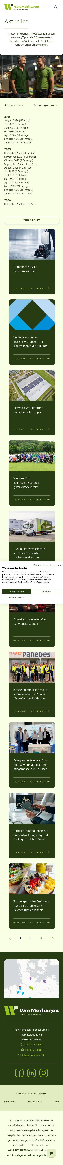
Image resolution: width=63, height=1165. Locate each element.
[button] (30, 978)
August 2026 (11, 120)
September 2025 (13, 164)
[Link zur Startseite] (21, 7)
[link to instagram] (43, 1073)
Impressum (9, 1101)
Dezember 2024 (13, 204)
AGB (57, 1101)
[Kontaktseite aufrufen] (51, 1153)
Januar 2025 (11, 193)
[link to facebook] (19, 1073)
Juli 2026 (9, 124)
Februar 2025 (11, 190)
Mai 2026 (9, 131)
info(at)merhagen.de (33, 1055)
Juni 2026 (9, 127)
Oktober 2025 (11, 160)
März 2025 (10, 186)
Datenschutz (35, 1101)
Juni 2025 (9, 175)
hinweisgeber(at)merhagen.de (28, 1155)
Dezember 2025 (13, 153)
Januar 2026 (11, 142)
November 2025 (13, 156)
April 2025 (10, 182)
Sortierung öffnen (44, 105)
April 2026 (10, 135)
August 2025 (11, 167)
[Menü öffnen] (42, 6)
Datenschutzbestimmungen (47, 564)
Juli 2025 (9, 171)
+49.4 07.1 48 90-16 (19, 1150)
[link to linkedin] (31, 1073)
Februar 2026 (11, 139)
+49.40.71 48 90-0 (33, 1044)
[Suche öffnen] (56, 6)
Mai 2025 (9, 178)
